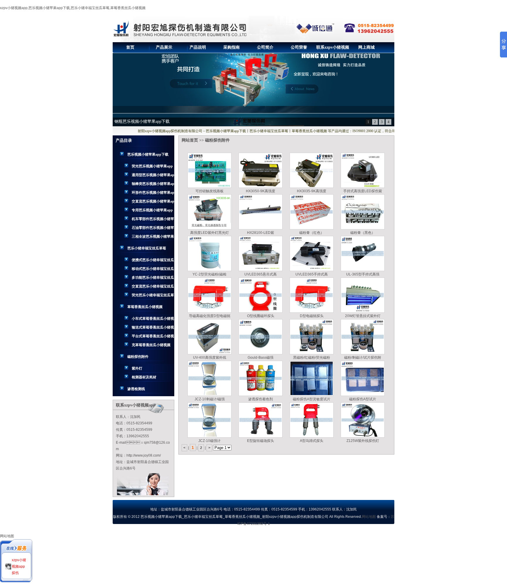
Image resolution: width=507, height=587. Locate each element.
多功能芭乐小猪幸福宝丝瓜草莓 (153, 278)
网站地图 (369, 517)
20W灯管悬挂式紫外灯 (363, 316)
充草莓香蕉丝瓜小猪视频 (151, 345)
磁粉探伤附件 (137, 357)
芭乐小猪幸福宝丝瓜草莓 (146, 248)
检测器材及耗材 (144, 377)
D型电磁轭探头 (312, 316)
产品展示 (164, 47)
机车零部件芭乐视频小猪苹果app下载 (153, 220)
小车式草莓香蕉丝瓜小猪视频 (153, 320)
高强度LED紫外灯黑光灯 (209, 233)
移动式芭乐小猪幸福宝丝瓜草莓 (153, 270)
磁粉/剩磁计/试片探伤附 (362, 357)
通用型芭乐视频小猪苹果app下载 (153, 176)
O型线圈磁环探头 (260, 316)
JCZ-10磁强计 (209, 441)
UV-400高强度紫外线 (209, 357)
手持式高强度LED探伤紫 (362, 191)
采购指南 (231, 47)
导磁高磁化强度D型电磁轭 (209, 316)
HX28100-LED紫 (260, 233)
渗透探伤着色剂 (260, 399)
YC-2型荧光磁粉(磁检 (209, 274)
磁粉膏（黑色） (362, 233)
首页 (130, 47)
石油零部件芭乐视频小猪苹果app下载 (153, 229)
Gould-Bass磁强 (260, 357)
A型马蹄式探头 (311, 441)
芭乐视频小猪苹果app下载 (147, 154)
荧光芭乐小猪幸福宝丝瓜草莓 (153, 296)
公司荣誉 (299, 47)
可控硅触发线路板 (209, 191)
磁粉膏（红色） (311, 233)
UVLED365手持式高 (311, 274)
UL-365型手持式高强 (362, 274)
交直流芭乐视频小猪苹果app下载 (153, 202)
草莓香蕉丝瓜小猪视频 (145, 307)
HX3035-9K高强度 (311, 191)
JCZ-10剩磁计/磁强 (210, 399)
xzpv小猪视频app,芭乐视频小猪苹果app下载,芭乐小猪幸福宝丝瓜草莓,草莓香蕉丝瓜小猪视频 (73, 8)
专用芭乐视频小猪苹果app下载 (152, 211)
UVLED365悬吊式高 (260, 274)
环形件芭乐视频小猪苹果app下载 (153, 193)
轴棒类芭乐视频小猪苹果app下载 (153, 185)
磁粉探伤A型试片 (362, 399)
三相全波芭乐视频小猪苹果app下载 (153, 237)
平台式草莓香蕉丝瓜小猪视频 (153, 337)
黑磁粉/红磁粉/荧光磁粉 (311, 357)
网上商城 (366, 47)
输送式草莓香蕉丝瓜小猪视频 (153, 328)
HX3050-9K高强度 (260, 191)
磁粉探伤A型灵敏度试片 (311, 399)
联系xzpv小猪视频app (332, 49)
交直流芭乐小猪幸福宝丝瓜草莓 (153, 287)
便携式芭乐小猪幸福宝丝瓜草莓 (153, 261)
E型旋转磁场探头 (260, 441)
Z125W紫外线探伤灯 (363, 441)
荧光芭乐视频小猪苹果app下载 (152, 167)
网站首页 (190, 140)
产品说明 (198, 47)
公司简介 (265, 47)
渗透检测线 (136, 389)
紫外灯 (137, 368)
